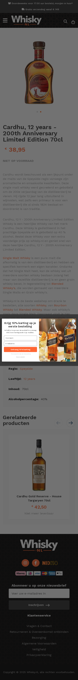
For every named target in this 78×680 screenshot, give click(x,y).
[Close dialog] (73, 321)
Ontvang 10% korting (20, 349)
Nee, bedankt (20, 357)
